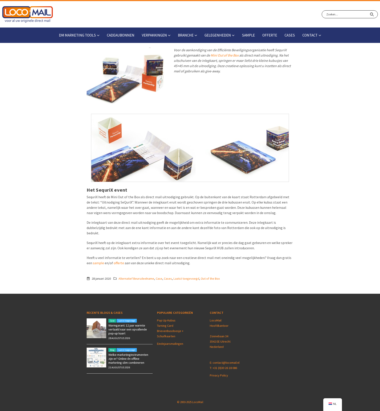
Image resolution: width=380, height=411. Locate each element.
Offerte (269, 35)
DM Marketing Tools (77, 35)
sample (98, 263)
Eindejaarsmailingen (170, 344)
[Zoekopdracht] (372, 14)
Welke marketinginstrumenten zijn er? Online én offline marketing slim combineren (128, 359)
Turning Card (165, 326)
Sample (248, 35)
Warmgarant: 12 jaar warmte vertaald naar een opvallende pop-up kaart (127, 329)
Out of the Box (210, 279)
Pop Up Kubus (166, 320)
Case (159, 279)
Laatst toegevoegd (186, 279)
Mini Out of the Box (225, 55)
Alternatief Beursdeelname (136, 279)
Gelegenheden (218, 35)
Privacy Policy (219, 375)
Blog (112, 350)
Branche (186, 35)
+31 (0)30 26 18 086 (225, 368)
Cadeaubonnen (120, 35)
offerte (119, 263)
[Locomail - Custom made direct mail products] (27, 14)
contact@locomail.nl (226, 363)
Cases (290, 35)
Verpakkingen (154, 35)
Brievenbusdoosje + (170, 331)
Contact (310, 35)
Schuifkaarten (166, 336)
